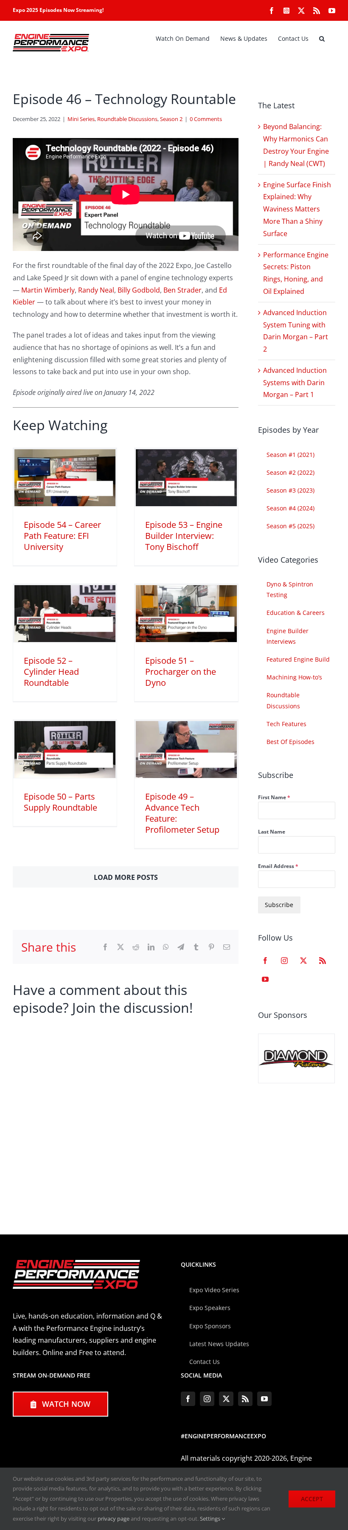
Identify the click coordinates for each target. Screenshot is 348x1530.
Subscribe (279, 905)
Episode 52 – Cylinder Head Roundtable (51, 671)
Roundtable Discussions (127, 119)
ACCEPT (312, 1499)
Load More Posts (126, 877)
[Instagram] (284, 960)
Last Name (271, 831)
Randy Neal (96, 290)
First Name (274, 797)
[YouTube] (265, 979)
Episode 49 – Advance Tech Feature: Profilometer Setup (182, 813)
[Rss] (322, 960)
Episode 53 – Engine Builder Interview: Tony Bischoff (183, 535)
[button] (322, 38)
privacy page (113, 1518)
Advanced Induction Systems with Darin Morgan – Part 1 (295, 383)
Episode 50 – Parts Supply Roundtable (60, 802)
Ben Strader (182, 290)
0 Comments (206, 119)
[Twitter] (303, 960)
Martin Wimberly (48, 290)
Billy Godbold (139, 290)
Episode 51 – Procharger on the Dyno (180, 671)
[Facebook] (265, 960)
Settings (211, 1518)
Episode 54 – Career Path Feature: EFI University (62, 535)
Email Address (278, 866)
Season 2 (171, 119)
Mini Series (81, 119)
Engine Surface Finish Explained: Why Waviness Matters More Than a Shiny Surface (297, 209)
